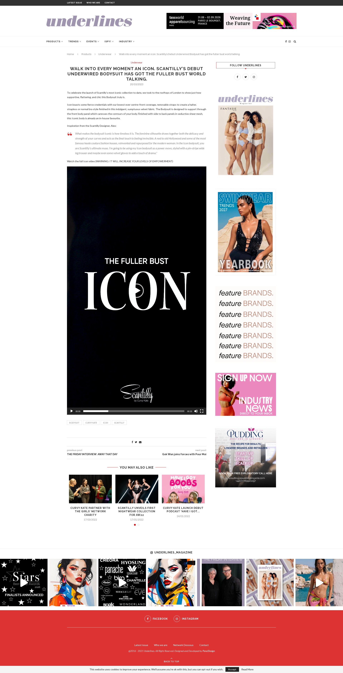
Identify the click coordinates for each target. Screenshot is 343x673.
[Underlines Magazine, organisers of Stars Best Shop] (24, 582)
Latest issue (74, 3)
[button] (137, 291)
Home (70, 54)
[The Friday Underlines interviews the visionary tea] (221, 582)
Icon (105, 423)
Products (53, 41)
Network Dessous (183, 645)
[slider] (133, 411)
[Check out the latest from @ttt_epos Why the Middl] (73, 582)
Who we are (93, 3)
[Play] (71, 411)
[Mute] (196, 411)
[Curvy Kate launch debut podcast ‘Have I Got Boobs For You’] (183, 489)
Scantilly (119, 423)
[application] (136, 290)
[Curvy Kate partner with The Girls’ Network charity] (90, 489)
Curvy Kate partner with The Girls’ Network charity (90, 511)
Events (91, 41)
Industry (125, 41)
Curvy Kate (91, 423)
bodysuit (74, 423)
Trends (73, 41)
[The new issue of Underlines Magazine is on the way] (270, 582)
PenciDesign (209, 650)
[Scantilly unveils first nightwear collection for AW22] (136, 489)
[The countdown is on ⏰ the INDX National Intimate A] (319, 582)
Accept (232, 669)
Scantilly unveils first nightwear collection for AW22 (137, 511)
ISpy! (108, 41)
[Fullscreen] (201, 411)
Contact (110, 3)
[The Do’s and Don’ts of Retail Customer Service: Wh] (171, 582)
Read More (247, 669)
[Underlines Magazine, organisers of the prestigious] (122, 582)
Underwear (104, 54)
